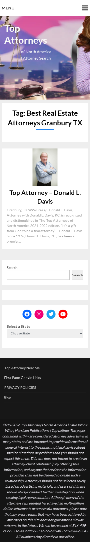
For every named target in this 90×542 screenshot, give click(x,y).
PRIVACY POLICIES (20, 387)
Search (12, 267)
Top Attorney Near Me (22, 368)
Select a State (18, 326)
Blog (7, 397)
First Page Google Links (22, 377)
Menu (8, 7)
